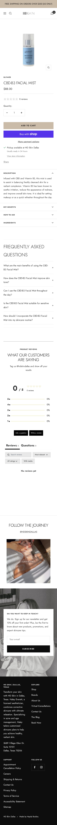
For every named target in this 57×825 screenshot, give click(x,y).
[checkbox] (28, 461)
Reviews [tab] (12, 445)
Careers (7, 773)
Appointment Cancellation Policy (12, 766)
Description (10, 173)
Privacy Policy (10, 790)
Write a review (36, 433)
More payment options (28, 141)
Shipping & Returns (13, 779)
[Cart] (52, 13)
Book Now (36, 722)
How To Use (9, 215)
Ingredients (10, 223)
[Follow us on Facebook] (34, 767)
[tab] (28, 445)
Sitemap (7, 807)
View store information (16, 156)
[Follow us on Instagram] (41, 767)
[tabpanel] (28, 477)
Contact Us (36, 711)
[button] (28, 399)
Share (6, 161)
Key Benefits (10, 207)
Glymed (7, 77)
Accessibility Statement (14, 801)
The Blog (35, 717)
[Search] (10, 13)
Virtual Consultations (40, 706)
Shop (33, 689)
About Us (35, 700)
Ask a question (20, 433)
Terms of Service (11, 796)
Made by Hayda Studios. (29, 816)
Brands (34, 695)
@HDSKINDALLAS (28, 531)
